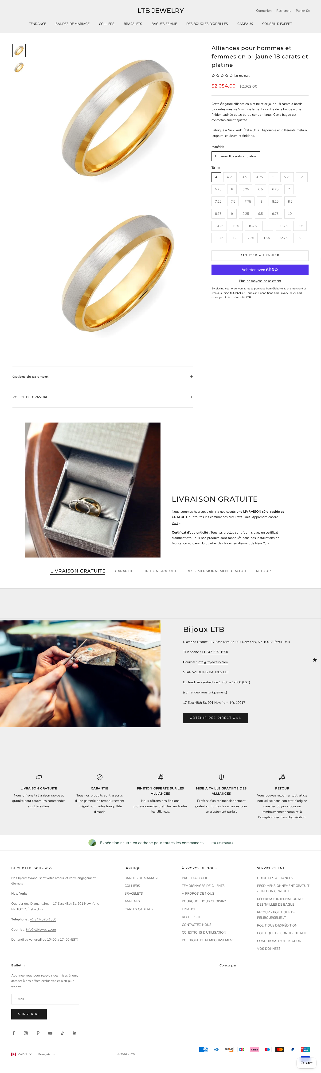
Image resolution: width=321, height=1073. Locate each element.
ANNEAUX (132, 901)
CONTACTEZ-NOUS (196, 925)
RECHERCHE (191, 917)
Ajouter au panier (260, 255)
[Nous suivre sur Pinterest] (38, 1033)
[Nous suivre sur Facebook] (13, 1033)
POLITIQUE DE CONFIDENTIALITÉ (283, 933)
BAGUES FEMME (164, 24)
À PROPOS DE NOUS (198, 893)
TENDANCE (37, 24)
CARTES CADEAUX (139, 909)
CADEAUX (245, 24)
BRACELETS (133, 24)
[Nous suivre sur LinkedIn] (74, 1033)
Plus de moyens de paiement (260, 281)
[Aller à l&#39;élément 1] (19, 50)
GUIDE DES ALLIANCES (275, 878)
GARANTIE (124, 571)
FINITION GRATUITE (160, 571)
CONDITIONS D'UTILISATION (204, 932)
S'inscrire (29, 1014)
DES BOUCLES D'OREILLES (207, 24)
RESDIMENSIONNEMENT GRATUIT (217, 571)
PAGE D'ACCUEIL (195, 878)
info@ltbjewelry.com (213, 662)
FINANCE (189, 909)
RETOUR (263, 571)
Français (44, 1054)
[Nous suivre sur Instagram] (25, 1033)
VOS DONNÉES (269, 948)
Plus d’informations (222, 842)
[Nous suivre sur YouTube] (50, 1033)
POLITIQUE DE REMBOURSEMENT (208, 940)
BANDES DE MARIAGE (72, 24)
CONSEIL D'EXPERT (277, 24)
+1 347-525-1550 (215, 652)
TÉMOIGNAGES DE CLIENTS (203, 886)
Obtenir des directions (215, 718)
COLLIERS (106, 24)
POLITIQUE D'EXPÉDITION (277, 925)
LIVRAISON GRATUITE (78, 571)
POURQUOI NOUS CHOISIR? (204, 901)
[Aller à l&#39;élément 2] (19, 67)
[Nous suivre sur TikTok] (62, 1033)
